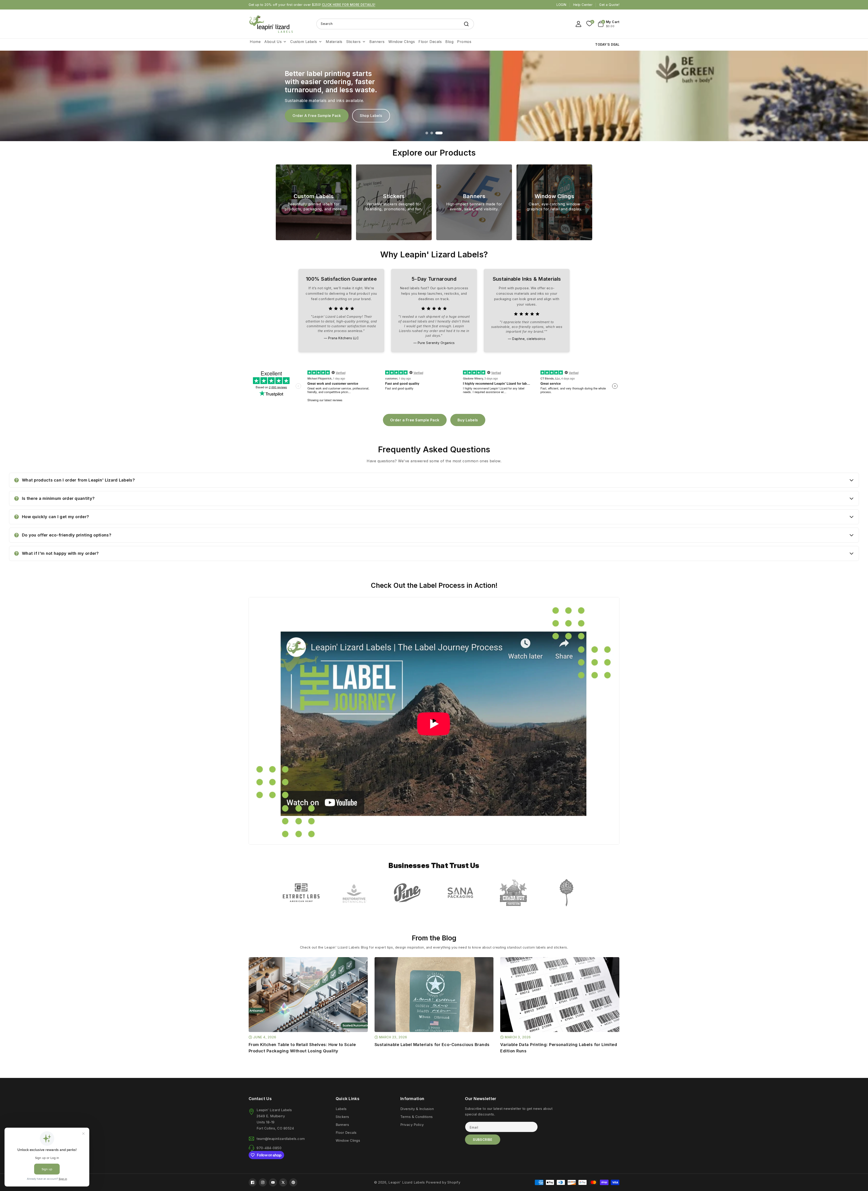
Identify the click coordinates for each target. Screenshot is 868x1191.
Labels (341, 1109)
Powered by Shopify (443, 1182)
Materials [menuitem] (334, 41)
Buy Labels (370, 115)
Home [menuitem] (255, 41)
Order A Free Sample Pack (316, 115)
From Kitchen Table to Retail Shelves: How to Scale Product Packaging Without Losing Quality (302, 1047)
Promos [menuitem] (464, 41)
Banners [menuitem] (377, 41)
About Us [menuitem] (273, 41)
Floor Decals (346, 1132)
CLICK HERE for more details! (348, 5)
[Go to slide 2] (436, 133)
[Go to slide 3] (441, 133)
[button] (609, 24)
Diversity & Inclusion (417, 1109)
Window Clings (348, 1140)
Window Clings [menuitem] (401, 41)
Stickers (342, 1117)
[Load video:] (434, 721)
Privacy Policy (412, 1124)
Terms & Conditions (416, 1117)
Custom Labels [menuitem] (303, 41)
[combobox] (395, 24)
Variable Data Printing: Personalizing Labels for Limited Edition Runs (558, 1047)
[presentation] (250, 992)
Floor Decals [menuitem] (430, 41)
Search (466, 24)
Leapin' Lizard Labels (406, 1182)
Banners (342, 1124)
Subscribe (482, 1139)
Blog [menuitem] (449, 41)
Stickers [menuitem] (353, 41)
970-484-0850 (269, 1148)
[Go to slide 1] (429, 133)
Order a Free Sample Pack (414, 420)
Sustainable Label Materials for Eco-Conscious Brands (432, 1044)
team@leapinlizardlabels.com (281, 1138)
